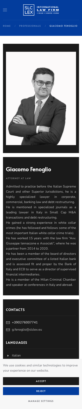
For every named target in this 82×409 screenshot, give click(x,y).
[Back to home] (41, 10)
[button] (5, 10)
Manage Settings (41, 400)
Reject (41, 390)
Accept (41, 381)
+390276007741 (25, 322)
